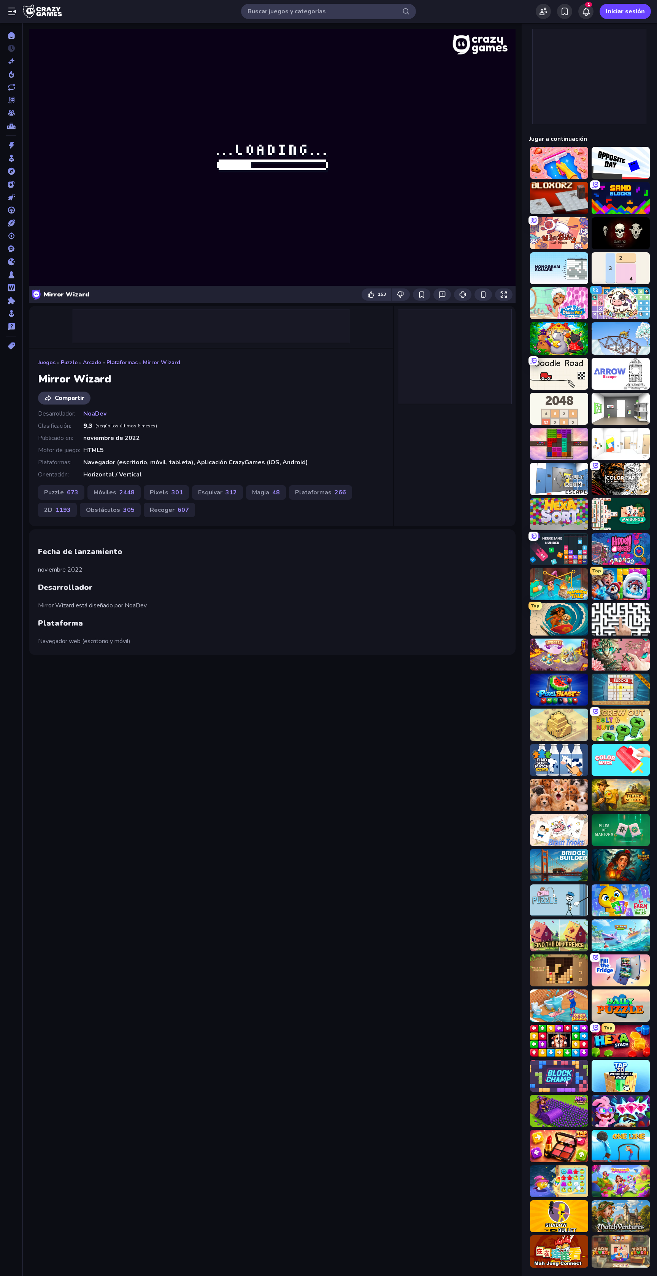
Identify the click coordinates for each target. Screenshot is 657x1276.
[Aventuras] (11, 171)
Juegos (47, 362)
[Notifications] (586, 11)
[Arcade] (11, 158)
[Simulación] (11, 313)
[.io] (11, 261)
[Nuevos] (11, 61)
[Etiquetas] (11, 345)
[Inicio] (11, 35)
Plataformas (122, 362)
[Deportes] (11, 223)
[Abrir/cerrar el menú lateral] (12, 11)
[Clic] (11, 197)
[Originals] (11, 100)
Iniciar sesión (625, 11)
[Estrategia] (11, 248)
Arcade (92, 362)
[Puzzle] (11, 300)
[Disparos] (11, 235)
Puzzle (69, 362)
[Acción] (11, 145)
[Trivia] (11, 326)
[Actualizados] (11, 87)
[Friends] (543, 11)
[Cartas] (11, 184)
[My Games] (564, 11)
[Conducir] (11, 210)
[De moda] (11, 74)
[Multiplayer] (11, 113)
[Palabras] (11, 287)
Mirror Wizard (161, 362)
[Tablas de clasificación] (11, 125)
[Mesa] (11, 274)
